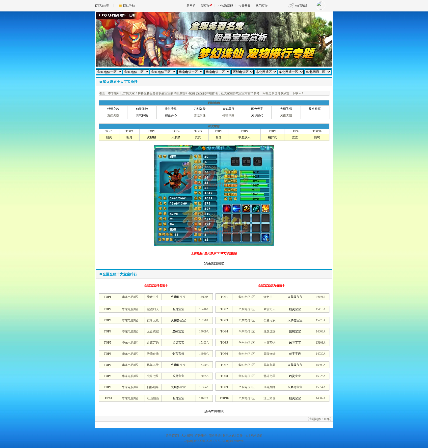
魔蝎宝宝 (178, 331)
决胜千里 (171, 109)
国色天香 (257, 109)
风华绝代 (257, 115)
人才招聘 (187, 435)
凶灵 (109, 137)
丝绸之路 (113, 109)
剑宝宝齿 (178, 353)
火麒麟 (151, 137)
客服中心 (242, 435)
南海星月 (228, 109)
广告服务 (201, 435)
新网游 (191, 5)
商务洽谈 (215, 435)
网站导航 (129, 5)
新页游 (205, 5)
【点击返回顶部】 (214, 263)
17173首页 (102, 5)
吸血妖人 (244, 137)
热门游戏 (301, 5)
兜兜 (198, 137)
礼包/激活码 (225, 5)
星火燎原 (315, 109)
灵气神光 (142, 115)
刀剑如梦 (200, 109)
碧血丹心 (171, 115)
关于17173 (172, 435)
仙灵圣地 (142, 109)
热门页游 (262, 5)
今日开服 (244, 5)
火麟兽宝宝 (178, 297)
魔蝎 (317, 137)
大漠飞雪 (286, 109)
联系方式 (229, 435)
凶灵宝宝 (178, 309)
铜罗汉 (272, 137)
